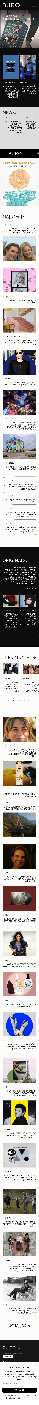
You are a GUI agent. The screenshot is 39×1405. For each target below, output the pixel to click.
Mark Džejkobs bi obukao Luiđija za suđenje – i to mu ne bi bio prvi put (20, 1135)
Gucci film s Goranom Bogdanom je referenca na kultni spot (18, 22)
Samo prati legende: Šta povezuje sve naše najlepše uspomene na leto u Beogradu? (11, 620)
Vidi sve (29, 589)
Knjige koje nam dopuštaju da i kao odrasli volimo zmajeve (19, 808)
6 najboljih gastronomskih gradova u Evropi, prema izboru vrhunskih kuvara (21, 1093)
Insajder (6, 16)
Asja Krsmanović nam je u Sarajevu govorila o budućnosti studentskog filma (22, 752)
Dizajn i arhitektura (12, 336)
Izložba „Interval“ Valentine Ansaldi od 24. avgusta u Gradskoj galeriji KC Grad (12, 125)
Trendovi (6, 678)
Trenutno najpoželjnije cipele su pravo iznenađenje (12, 686)
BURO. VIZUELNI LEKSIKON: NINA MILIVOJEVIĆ (20, 795)
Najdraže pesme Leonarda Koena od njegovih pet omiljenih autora (22, 1310)
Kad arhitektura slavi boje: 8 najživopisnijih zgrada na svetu (20, 469)
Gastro (5, 1087)
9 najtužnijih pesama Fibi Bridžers (23, 301)
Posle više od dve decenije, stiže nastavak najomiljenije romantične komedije (21, 230)
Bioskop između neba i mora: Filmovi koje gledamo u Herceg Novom (19, 1224)
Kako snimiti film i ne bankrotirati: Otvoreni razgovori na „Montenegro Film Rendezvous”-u (21, 425)
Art (4, 790)
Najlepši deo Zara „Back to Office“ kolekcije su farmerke (20, 383)
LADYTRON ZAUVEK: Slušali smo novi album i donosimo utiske (19, 920)
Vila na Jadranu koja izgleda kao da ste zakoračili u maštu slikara (19, 342)
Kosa (25, 678)
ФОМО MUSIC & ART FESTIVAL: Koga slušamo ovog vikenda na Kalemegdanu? (21, 514)
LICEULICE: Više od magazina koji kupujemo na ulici (28, 89)
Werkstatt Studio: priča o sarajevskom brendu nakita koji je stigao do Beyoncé (21, 1046)
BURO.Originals (12, 611)
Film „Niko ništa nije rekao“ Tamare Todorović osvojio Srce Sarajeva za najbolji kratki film (19, 530)
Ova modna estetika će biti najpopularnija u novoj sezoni (19, 965)
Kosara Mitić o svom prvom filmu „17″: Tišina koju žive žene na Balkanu (19, 878)
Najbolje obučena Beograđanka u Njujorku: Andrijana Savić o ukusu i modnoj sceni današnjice (22, 1267)
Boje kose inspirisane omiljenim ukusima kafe (32, 685)
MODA (4, 1040)
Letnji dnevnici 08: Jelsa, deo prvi (21, 500)
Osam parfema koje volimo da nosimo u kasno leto (20, 1005)
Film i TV (7, 224)
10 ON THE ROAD (9, 82)
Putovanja (7, 1171)
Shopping (6, 378)
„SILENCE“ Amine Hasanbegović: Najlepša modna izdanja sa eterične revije (20, 486)
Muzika (5, 296)
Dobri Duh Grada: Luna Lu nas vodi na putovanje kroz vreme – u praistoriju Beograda (20, 1177)
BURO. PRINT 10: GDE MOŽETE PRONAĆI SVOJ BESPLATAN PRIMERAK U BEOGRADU (11, 91)
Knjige (5, 803)
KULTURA (23, 82)
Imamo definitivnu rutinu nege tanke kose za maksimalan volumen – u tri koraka (28, 620)
